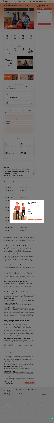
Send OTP (29, 213)
